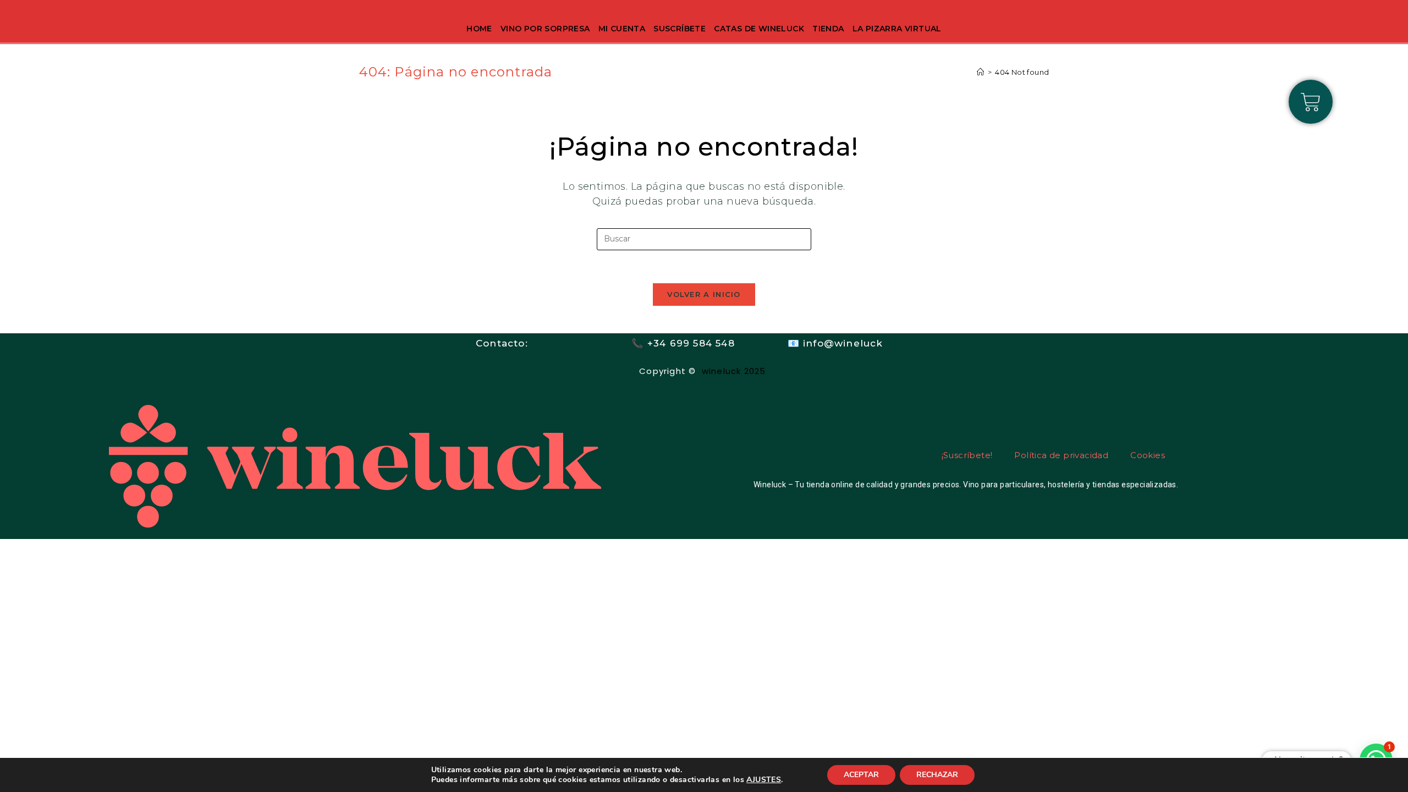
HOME (479, 29)
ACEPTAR (861, 774)
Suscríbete (679, 29)
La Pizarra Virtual (897, 29)
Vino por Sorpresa (545, 29)
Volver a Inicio (704, 294)
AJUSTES (763, 780)
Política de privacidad (1061, 455)
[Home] (980, 72)
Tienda (828, 29)
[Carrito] (1311, 102)
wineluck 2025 (735, 371)
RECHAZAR (937, 774)
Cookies (1147, 455)
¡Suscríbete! (967, 455)
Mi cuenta (622, 29)
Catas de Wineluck (759, 29)
